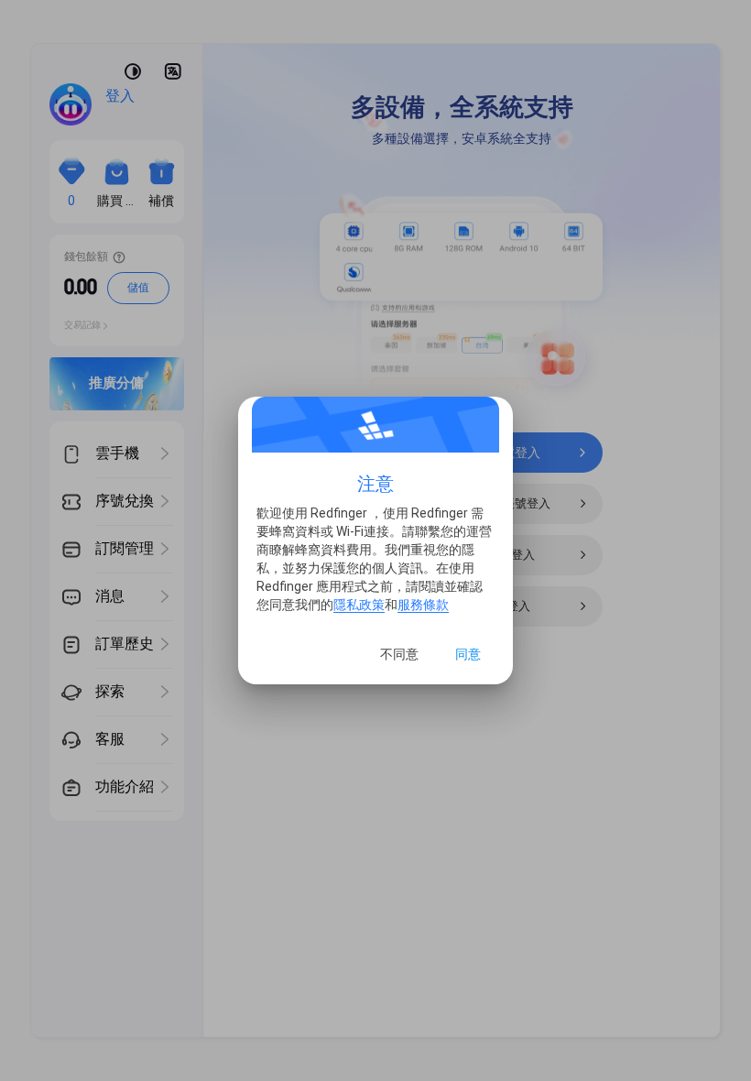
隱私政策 (359, 604)
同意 (468, 654)
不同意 (399, 654)
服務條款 (423, 604)
